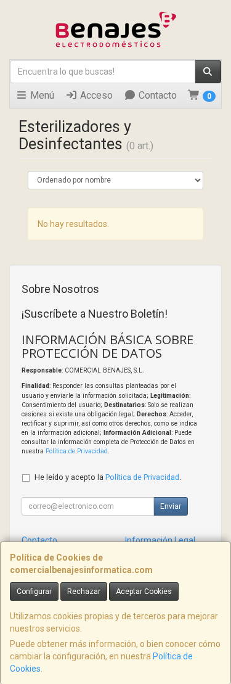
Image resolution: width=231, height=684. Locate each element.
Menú (41, 95)
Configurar (34, 591)
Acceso (95, 95)
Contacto (156, 95)
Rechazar (83, 591)
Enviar (170, 506)
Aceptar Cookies (144, 591)
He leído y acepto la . (107, 477)
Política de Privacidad (77, 451)
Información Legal (160, 540)
